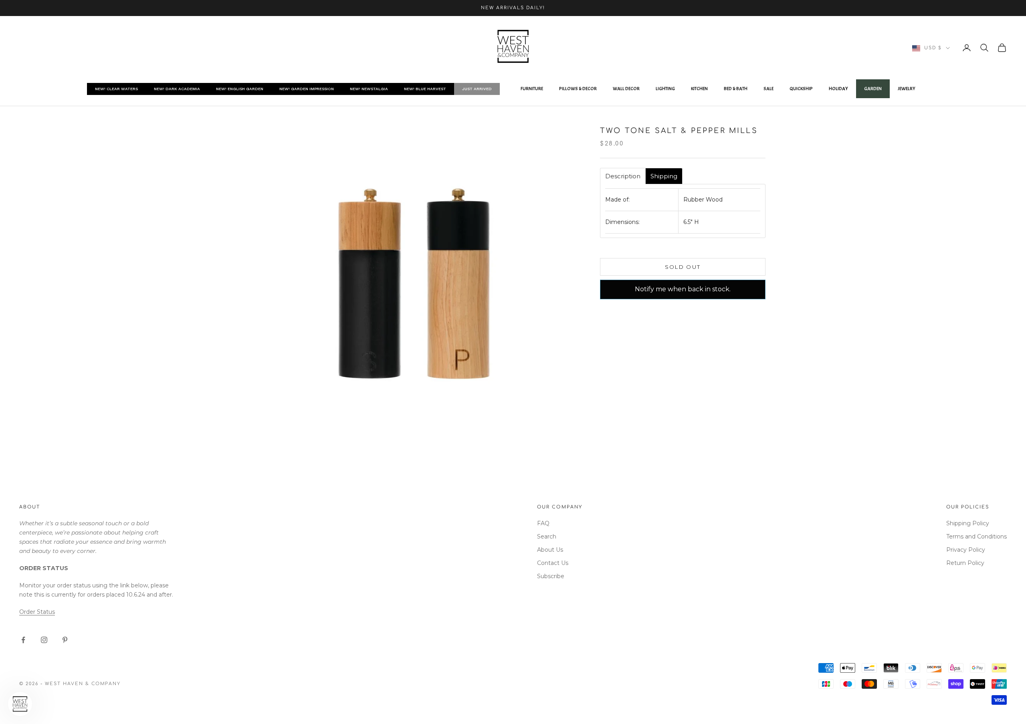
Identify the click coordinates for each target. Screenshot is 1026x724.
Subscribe (550, 576)
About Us (550, 549)
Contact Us (552, 563)
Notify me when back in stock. (683, 289)
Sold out (683, 267)
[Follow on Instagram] (44, 640)
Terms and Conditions (976, 536)
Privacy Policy (965, 549)
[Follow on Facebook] (23, 640)
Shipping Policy (967, 523)
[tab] (623, 176)
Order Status (37, 611)
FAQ (543, 523)
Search (546, 536)
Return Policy (965, 563)
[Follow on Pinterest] (65, 640)
